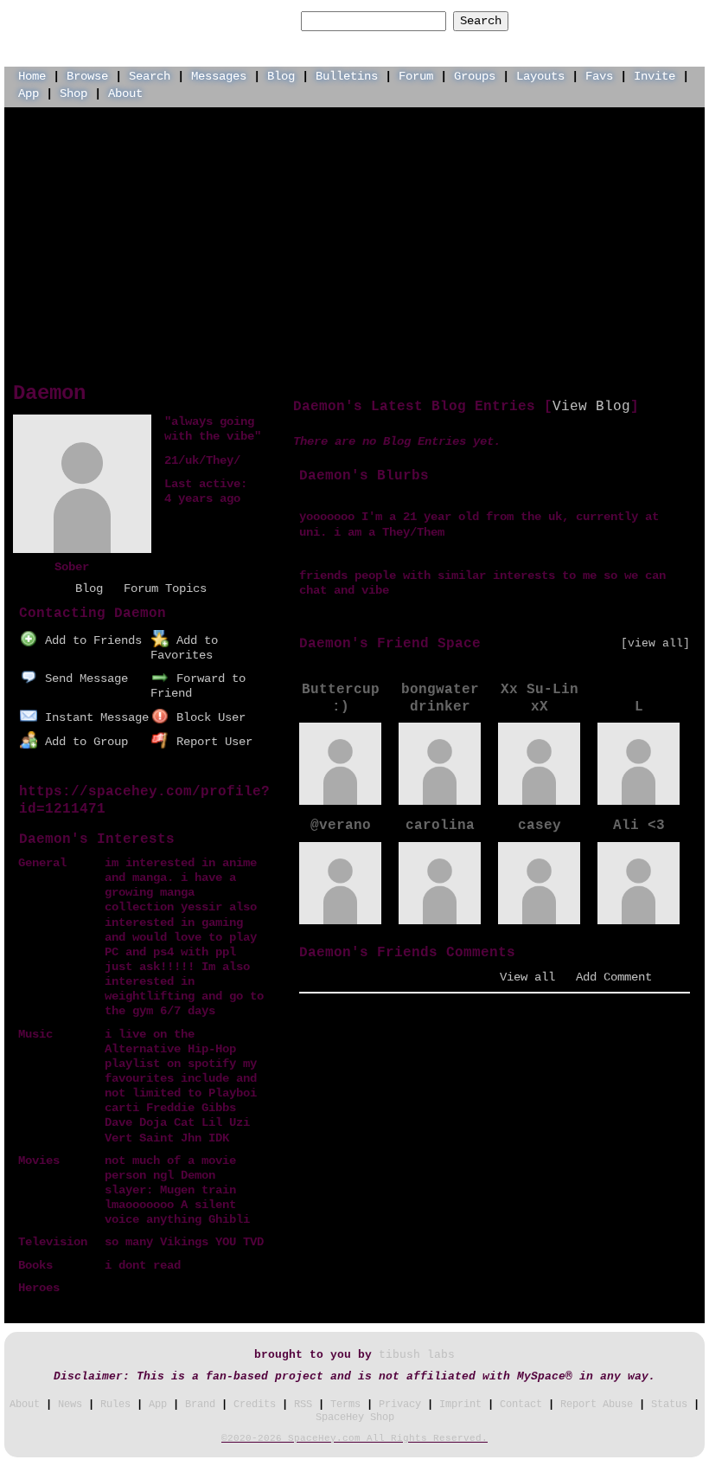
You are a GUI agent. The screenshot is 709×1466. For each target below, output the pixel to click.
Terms (345, 1404)
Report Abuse (596, 1404)
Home (32, 76)
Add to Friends (90, 640)
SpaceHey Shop (355, 1417)
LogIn (616, 20)
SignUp (675, 20)
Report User (210, 742)
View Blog (591, 407)
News (70, 1404)
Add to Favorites (184, 647)
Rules (115, 1404)
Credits (254, 1404)
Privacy (400, 1404)
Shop (73, 93)
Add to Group (83, 742)
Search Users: (249, 21)
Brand (200, 1404)
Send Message (83, 678)
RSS (303, 1404)
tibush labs (417, 1355)
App (28, 93)
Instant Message (93, 717)
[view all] (655, 643)
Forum (416, 76)
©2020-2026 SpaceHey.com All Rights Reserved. (354, 1438)
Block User (207, 717)
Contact (521, 1404)
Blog (281, 76)
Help (564, 20)
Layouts (540, 76)
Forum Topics (165, 588)
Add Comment (614, 977)
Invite (654, 76)
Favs (599, 76)
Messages (218, 76)
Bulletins (347, 76)
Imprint (460, 1404)
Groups (474, 76)
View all (527, 977)
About (125, 93)
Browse (87, 76)
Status (669, 1404)
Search (480, 21)
